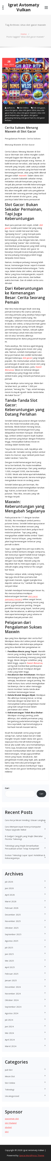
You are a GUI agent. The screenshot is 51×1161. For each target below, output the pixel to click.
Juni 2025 (9, 954)
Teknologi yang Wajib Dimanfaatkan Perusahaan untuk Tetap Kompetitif (22, 847)
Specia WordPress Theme (31, 1155)
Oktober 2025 (11, 927)
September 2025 (13, 934)
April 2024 (10, 1039)
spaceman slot (12, 1118)
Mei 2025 (9, 960)
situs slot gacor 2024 (27, 110)
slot (7, 1131)
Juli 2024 (9, 1019)
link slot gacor (39, 108)
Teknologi (9, 1089)
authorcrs (10, 108)
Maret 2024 (10, 1046)
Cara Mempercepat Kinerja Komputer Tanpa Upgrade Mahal (23, 828)
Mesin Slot (10, 1076)
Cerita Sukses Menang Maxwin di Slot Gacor (21, 129)
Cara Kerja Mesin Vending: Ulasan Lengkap (25, 820)
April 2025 (10, 967)
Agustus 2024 (11, 1013)
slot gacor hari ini (28, 118)
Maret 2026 (10, 901)
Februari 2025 (11, 973)
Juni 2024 (9, 1026)
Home (24, 34)
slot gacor (24, 115)
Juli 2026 (9, 881)
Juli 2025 (9, 947)
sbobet (8, 1127)
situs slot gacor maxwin (27, 113)
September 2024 (13, 1006)
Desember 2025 (13, 914)
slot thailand (11, 1123)
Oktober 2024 (11, 1000)
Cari (7, 788)
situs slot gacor (11, 110)
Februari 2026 (11, 908)
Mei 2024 (9, 1033)
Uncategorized (12, 1096)
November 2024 (13, 993)
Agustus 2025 (11, 940)
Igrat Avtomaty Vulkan (23, 7)
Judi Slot (9, 1069)
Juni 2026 (9, 888)
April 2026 (10, 894)
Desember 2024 (13, 987)
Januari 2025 (11, 980)
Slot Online (24, 108)
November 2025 (13, 921)
